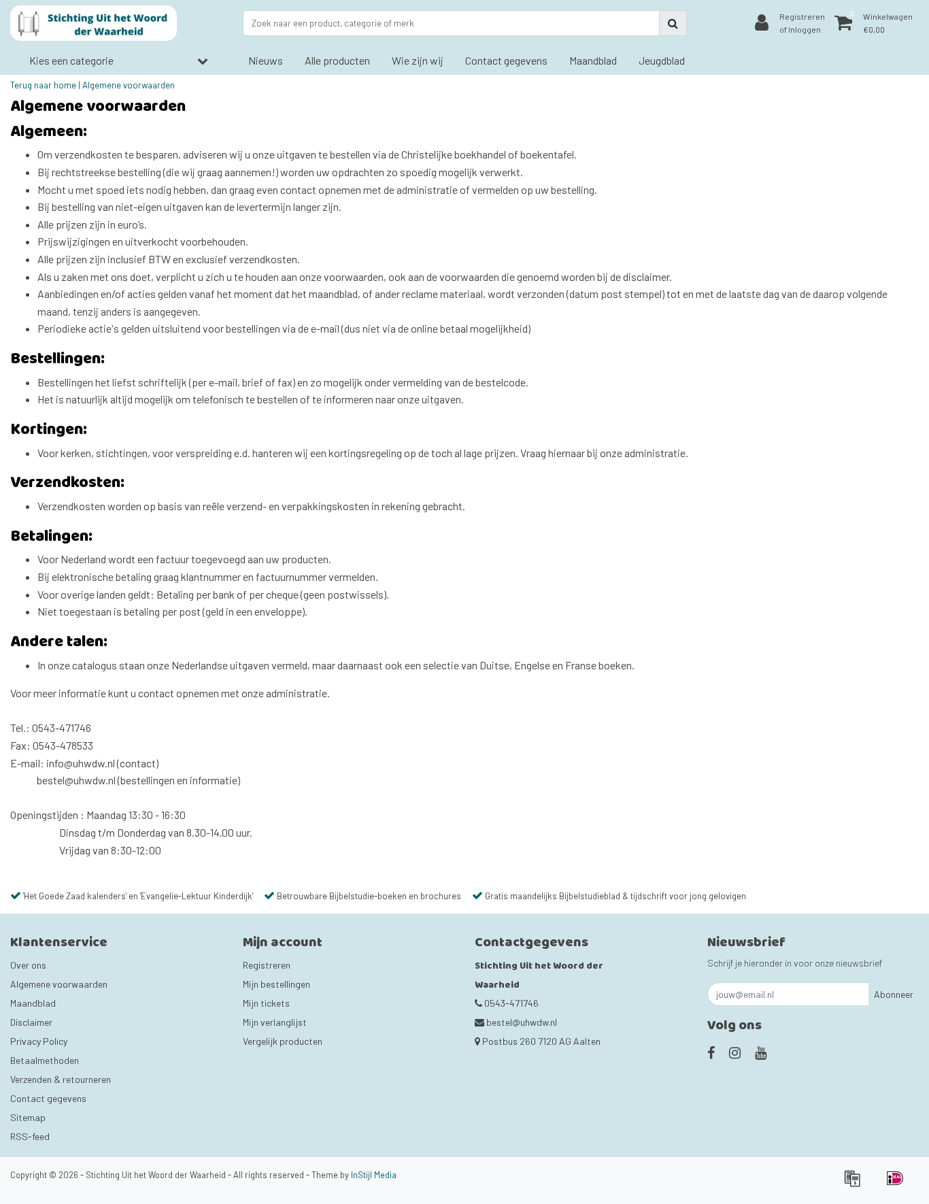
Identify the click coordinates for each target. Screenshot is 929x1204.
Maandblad (33, 1003)
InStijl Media (373, 1174)
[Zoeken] (673, 23)
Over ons (28, 965)
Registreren (266, 965)
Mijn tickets (266, 1003)
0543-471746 (510, 1003)
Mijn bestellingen (276, 984)
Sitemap (28, 1117)
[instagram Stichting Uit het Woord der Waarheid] (735, 1052)
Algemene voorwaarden (128, 85)
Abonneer (893, 994)
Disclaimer (31, 1022)
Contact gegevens (48, 1098)
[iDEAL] (898, 1183)
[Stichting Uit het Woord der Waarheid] (93, 23)
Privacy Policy (38, 1041)
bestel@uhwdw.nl (521, 1022)
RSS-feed (30, 1136)
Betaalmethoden (44, 1060)
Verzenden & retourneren (60, 1079)
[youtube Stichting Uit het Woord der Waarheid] (760, 1052)
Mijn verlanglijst (275, 1022)
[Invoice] (856, 1183)
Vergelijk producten (282, 1041)
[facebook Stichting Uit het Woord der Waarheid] (711, 1052)
